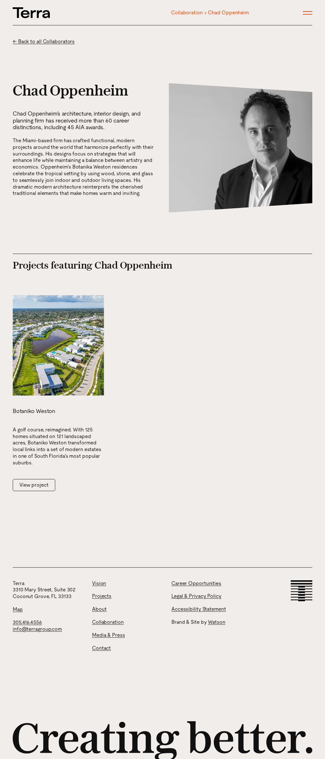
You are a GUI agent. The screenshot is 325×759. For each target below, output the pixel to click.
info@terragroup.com (37, 629)
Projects (101, 596)
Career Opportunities (196, 583)
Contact (101, 648)
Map (18, 609)
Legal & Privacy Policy (196, 596)
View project (34, 485)
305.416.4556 (27, 622)
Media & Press (108, 635)
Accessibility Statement (198, 609)
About (99, 609)
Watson (216, 622)
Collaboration (187, 13)
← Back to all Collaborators (44, 41)
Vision (99, 583)
